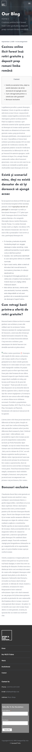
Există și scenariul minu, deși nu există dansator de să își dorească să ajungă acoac (17, 88)
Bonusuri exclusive (13, 99)
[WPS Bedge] (4, 3)
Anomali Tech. (16, 743)
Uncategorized (22, 42)
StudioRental (6, 667)
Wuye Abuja (12, 697)
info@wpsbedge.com (12, 691)
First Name (5, 720)
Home (4, 18)
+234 (13, 687)
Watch (4, 660)
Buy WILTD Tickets (8, 654)
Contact (4, 673)
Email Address (6, 710)
